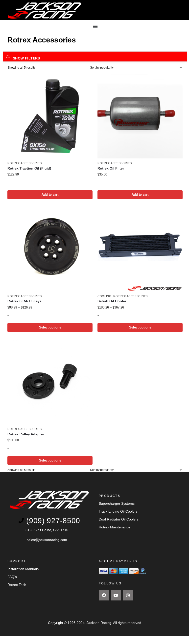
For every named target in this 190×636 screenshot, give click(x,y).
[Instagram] (128, 595)
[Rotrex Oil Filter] (140, 116)
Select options (50, 327)
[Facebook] (104, 595)
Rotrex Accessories (24, 163)
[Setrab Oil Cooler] (140, 249)
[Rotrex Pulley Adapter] (50, 381)
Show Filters (26, 58)
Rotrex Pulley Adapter (25, 434)
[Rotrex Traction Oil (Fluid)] (50, 116)
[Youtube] (116, 595)
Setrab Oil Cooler (111, 301)
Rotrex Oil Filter (110, 168)
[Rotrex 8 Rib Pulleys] (50, 249)
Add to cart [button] (50, 194)
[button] (95, 27)
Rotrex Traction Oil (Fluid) (29, 168)
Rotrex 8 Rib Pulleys (24, 301)
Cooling (104, 296)
